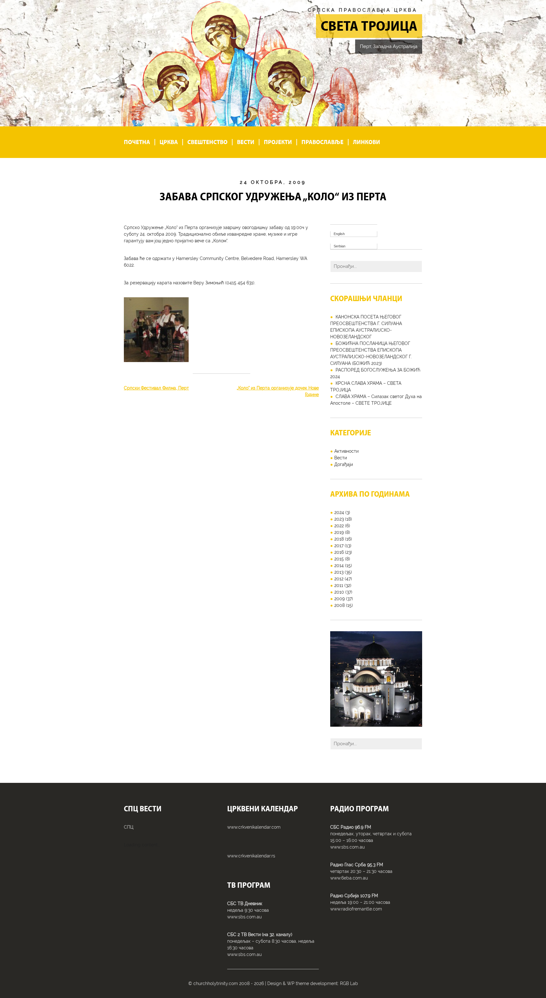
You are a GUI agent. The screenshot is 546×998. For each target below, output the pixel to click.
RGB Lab (349, 983)
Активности (346, 451)
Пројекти (278, 142)
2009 (339, 598)
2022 (339, 525)
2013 (338, 572)
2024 (339, 512)
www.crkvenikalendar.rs (251, 855)
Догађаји (343, 464)
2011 (338, 585)
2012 (338, 578)
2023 (339, 519)
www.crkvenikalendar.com (254, 827)
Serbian (339, 246)
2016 (339, 552)
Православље (322, 142)
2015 (339, 558)
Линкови (366, 142)
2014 (339, 565)
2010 (339, 592)
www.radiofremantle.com (356, 908)
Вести (245, 142)
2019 (339, 532)
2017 (338, 545)
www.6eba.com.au (349, 877)
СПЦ (128, 827)
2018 (339, 538)
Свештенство (207, 142)
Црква (169, 142)
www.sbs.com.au (244, 916)
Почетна (137, 142)
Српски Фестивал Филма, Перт (156, 387)
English (339, 234)
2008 (339, 605)
